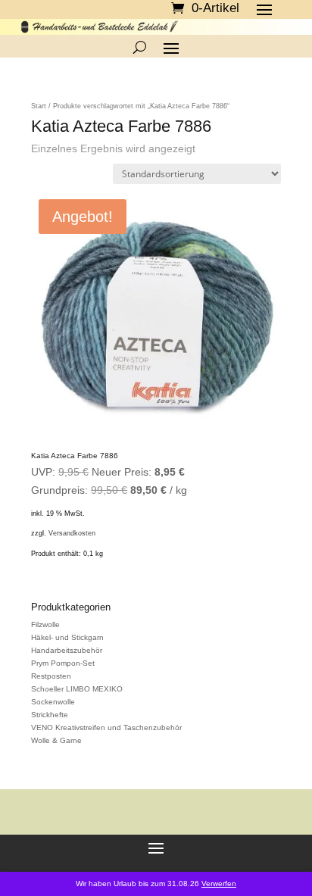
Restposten (51, 676)
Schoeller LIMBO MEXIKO (77, 689)
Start (38, 106)
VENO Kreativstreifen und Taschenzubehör (106, 727)
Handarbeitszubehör (66, 650)
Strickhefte (49, 714)
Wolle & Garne (56, 740)
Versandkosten (71, 533)
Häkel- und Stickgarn (67, 637)
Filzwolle (45, 624)
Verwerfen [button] (218, 883)
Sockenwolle (53, 702)
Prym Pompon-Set (63, 663)
